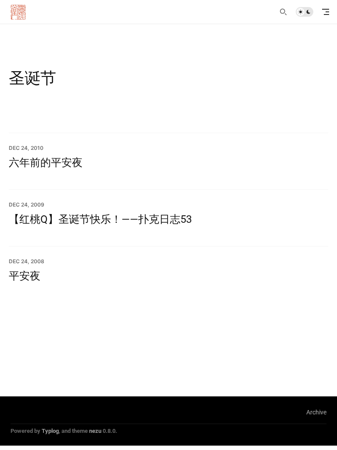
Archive (316, 412)
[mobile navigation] (325, 12)
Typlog (50, 431)
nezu (95, 431)
